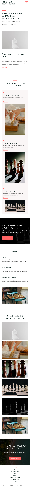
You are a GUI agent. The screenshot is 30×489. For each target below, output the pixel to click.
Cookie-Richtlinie (15, 479)
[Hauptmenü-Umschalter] (26, 2)
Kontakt (15, 475)
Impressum (15, 481)
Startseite (15, 467)
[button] (5, 102)
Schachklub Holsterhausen (8, 3)
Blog (15, 473)
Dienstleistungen (15, 471)
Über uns (15, 469)
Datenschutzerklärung (15, 477)
